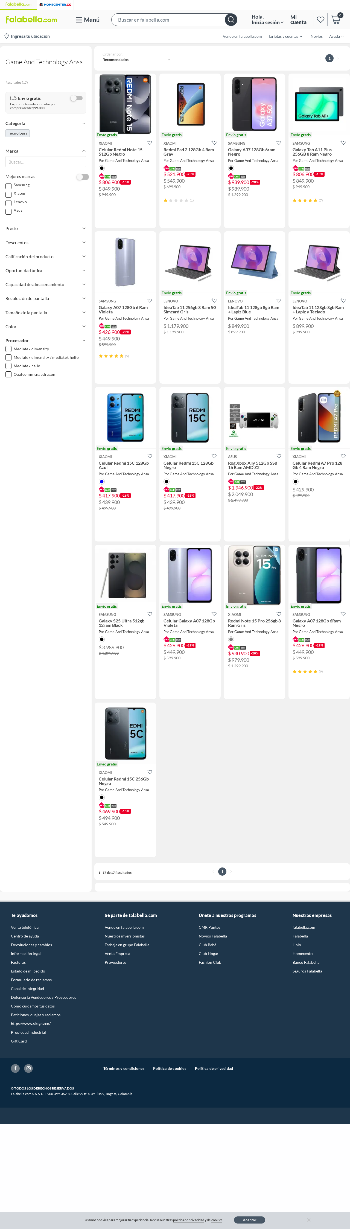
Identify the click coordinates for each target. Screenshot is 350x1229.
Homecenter (303, 953)
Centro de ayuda (25, 936)
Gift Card (19, 1041)
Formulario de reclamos (31, 979)
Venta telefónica (25, 927)
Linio (297, 944)
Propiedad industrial (28, 1032)
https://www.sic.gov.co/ (31, 1023)
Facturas (18, 962)
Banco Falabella (306, 962)
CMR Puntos (209, 927)
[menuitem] (282, 36)
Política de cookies (169, 1068)
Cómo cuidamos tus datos (33, 1006)
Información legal (26, 953)
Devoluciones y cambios (31, 944)
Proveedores (115, 962)
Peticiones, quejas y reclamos (35, 1014)
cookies (217, 1220)
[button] (174, 19)
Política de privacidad (214, 1068)
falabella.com (304, 927)
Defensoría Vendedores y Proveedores (43, 997)
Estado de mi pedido (28, 971)
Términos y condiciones (123, 1068)
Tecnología (17, 133)
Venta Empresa (117, 953)
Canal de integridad (27, 988)
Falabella (300, 936)
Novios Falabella (213, 936)
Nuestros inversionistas (125, 936)
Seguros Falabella (307, 971)
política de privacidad (188, 1220)
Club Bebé (207, 944)
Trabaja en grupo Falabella (127, 944)
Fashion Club (210, 962)
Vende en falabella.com (124, 927)
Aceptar (249, 1220)
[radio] (166, 200)
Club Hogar (208, 953)
